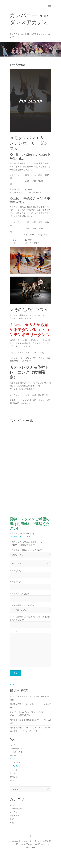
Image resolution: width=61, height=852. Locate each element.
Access (13, 773)
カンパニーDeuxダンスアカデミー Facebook (30, 836)
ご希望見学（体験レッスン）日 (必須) (26, 550)
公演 (12, 819)
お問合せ (13, 777)
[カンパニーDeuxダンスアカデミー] (30, 43)
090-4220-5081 (16, 536)
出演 (12, 822)
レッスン (13, 812)
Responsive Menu (49, 6)
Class (12, 759)
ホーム (13, 745)
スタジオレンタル (17, 769)
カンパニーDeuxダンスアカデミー (29, 22)
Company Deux (16, 748)
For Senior (17, 766)
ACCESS (13, 684)
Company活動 (16, 808)
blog (12, 780)
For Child (16, 762)
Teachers (13, 755)
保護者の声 (14, 815)
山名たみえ (17, 752)
